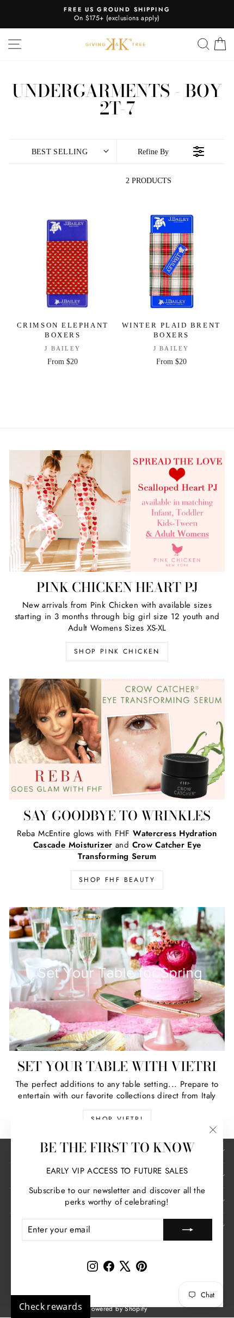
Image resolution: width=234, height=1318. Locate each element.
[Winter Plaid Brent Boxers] (171, 262)
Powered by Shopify (117, 1309)
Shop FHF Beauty (117, 880)
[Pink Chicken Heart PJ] (117, 511)
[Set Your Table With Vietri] (117, 979)
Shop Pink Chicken (117, 651)
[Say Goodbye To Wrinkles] (117, 739)
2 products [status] (148, 180)
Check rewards (50, 1307)
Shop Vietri (117, 1119)
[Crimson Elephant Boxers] (62, 262)
